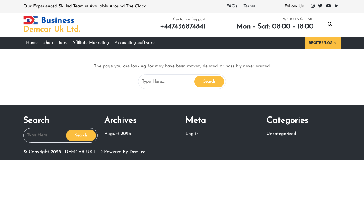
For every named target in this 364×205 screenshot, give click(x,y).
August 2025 (117, 134)
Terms (249, 6)
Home (32, 43)
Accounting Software (135, 43)
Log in (192, 134)
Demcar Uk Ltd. (51, 30)
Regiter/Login (322, 43)
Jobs (63, 43)
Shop (48, 43)
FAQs (232, 6)
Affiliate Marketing (90, 43)
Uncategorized (281, 134)
